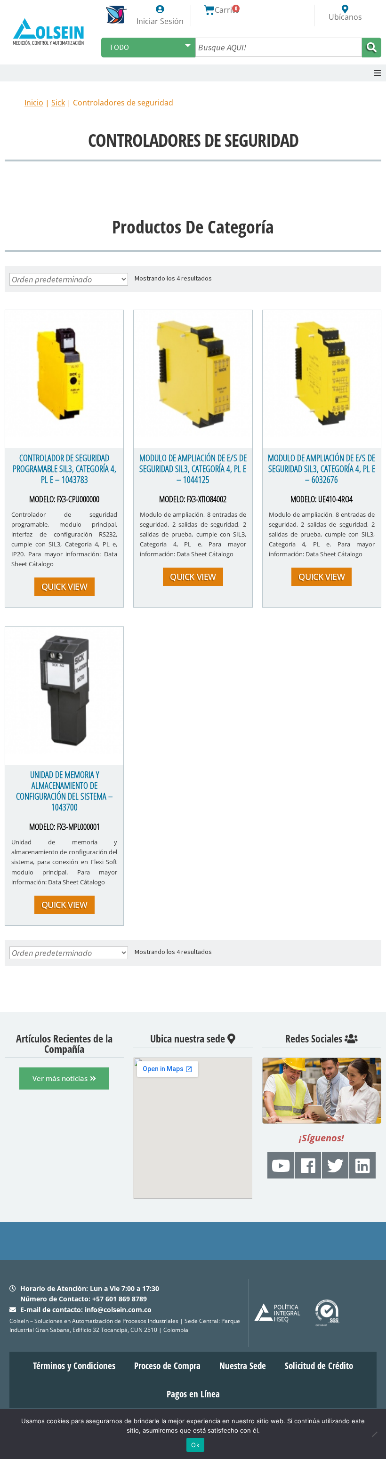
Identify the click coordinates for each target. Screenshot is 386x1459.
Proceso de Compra (167, 1366)
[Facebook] (308, 1165)
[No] (374, 1434)
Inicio (33, 102)
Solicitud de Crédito (319, 1366)
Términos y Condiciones (74, 1366)
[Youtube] (280, 1165)
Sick (58, 102)
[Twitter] (335, 1165)
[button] (377, 72)
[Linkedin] (362, 1165)
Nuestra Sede (242, 1366)
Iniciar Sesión (160, 21)
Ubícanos (345, 17)
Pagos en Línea (193, 1394)
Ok (195, 1445)
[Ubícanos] (345, 9)
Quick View (64, 586)
